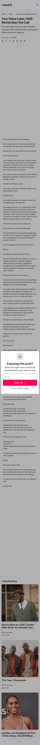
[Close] (37, 353)
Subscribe (18, 382)
